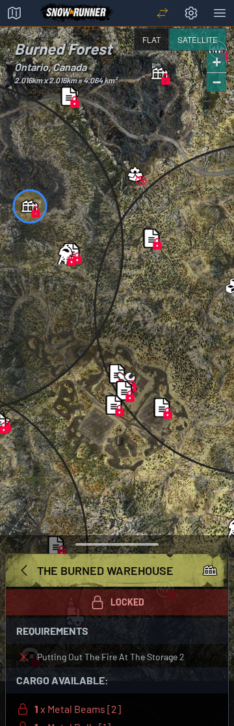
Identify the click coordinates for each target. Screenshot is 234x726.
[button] (160, 73)
